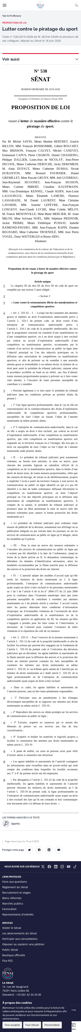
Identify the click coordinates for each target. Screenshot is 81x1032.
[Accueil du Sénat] (40, 5)
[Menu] (4, 5)
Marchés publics (12, 903)
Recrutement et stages (16, 892)
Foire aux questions (14, 881)
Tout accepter (12, 1025)
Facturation (9, 909)
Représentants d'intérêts (18, 914)
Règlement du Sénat (15, 887)
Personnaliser (52, 1025)
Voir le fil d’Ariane (11, 15)
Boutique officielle (13, 955)
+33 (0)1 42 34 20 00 (28, 994)
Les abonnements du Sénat (19, 933)
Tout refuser (32, 1025)
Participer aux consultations (19, 939)
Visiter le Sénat (11, 928)
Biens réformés (11, 898)
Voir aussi (10, 59)
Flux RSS (7, 960)
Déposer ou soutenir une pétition (23, 944)
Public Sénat (10, 949)
